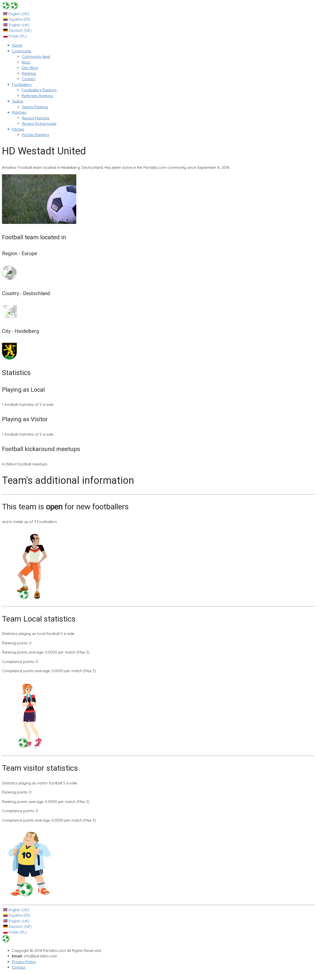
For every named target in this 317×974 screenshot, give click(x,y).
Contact (19, 967)
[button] (21, 51)
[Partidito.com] (10, 8)
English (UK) (18, 13)
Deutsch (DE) (19, 30)
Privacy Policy (24, 961)
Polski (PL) (17, 36)
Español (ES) (19, 19)
